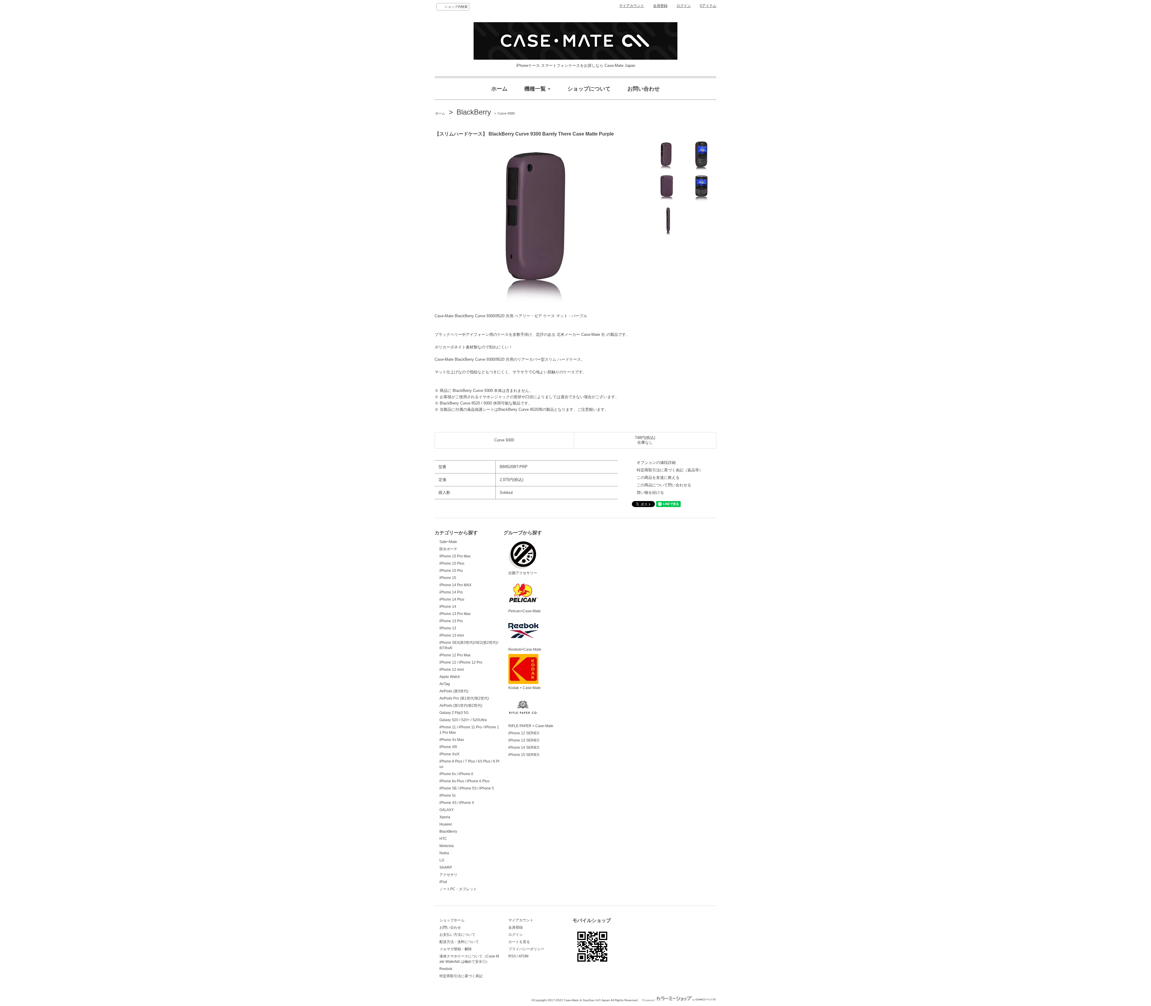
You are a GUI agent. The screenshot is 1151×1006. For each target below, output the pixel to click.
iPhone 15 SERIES (523, 755)
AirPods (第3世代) (453, 691)
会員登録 (660, 6)
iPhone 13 (447, 628)
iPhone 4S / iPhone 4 (456, 803)
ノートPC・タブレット (458, 889)
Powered (649, 1000)
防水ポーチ (448, 549)
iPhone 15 (447, 578)
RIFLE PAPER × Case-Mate (530, 726)
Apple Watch (449, 677)
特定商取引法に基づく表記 (461, 976)
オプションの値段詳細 (656, 462)
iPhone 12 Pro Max (455, 655)
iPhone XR (448, 747)
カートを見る (519, 942)
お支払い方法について (457, 935)
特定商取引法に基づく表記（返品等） (670, 470)
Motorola (446, 846)
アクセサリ (448, 875)
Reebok (445, 969)
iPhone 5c (447, 795)
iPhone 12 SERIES (523, 733)
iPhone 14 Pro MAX (455, 585)
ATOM (523, 956)
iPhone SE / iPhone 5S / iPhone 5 (466, 788)
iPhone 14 (447, 606)
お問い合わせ (450, 927)
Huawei (445, 824)
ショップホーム (452, 920)
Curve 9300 (506, 113)
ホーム (440, 113)
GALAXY (446, 810)
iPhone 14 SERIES (523, 747)
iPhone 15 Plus (451, 563)
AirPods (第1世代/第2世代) (460, 705)
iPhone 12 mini (451, 669)
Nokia (444, 853)
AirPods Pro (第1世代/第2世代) (464, 698)
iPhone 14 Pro (451, 592)
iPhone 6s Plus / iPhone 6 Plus (464, 781)
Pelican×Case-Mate (524, 611)
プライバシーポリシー (526, 949)
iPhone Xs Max (451, 740)
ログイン (684, 6)
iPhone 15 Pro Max (455, 556)
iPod (443, 882)
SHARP (445, 867)
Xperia (444, 817)
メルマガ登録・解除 (455, 949)
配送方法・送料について (459, 942)
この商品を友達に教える (658, 477)
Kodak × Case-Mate (524, 688)
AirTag (444, 684)
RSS (512, 956)
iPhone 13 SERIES (523, 740)
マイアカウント (631, 6)
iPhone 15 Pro (451, 571)
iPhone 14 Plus (451, 599)
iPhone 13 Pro (451, 621)
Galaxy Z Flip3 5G (453, 713)
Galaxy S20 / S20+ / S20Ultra (463, 720)
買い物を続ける (650, 492)
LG (441, 860)
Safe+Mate (448, 542)
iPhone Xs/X (449, 754)
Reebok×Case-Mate (524, 649)
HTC (443, 839)
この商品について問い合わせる (664, 485)
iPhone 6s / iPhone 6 (456, 774)
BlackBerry (474, 112)
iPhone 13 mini (451, 635)
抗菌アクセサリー (522, 573)
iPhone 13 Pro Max (455, 614)
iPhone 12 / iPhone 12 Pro (460, 662)
